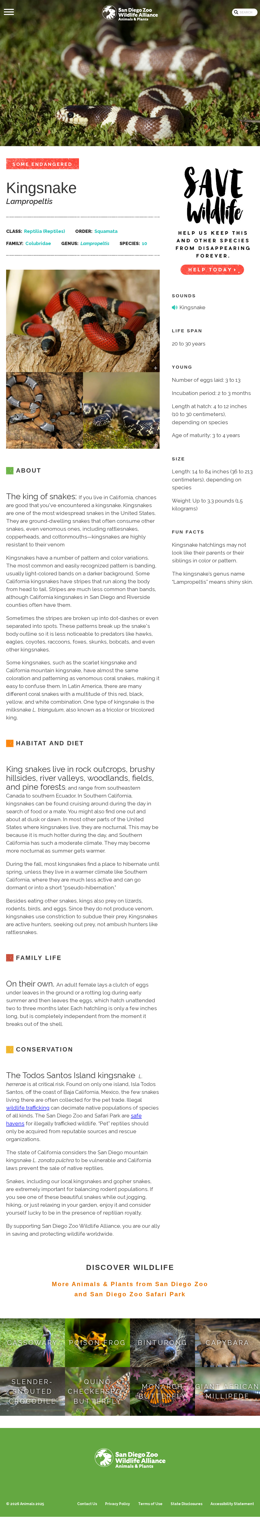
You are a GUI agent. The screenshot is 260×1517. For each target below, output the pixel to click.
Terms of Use (150, 1504)
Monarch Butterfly (163, 1391)
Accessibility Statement (232, 1504)
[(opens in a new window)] (213, 217)
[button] (83, 368)
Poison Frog (97, 1343)
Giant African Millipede (227, 1391)
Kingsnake (192, 307)
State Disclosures (186, 1504)
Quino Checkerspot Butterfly (97, 1391)
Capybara (228, 1343)
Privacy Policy (117, 1504)
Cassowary (32, 1343)
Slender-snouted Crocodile (32, 1391)
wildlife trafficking (28, 1108)
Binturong (162, 1343)
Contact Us (87, 1504)
